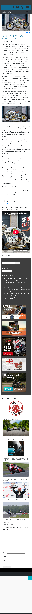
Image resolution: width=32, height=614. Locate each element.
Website (5, 560)
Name (5, 552)
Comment (5, 532)
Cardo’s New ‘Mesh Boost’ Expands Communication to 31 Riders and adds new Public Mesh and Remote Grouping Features (17, 289)
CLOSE (30, 578)
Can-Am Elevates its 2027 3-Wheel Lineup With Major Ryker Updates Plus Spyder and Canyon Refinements (16, 284)
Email (5, 556)
